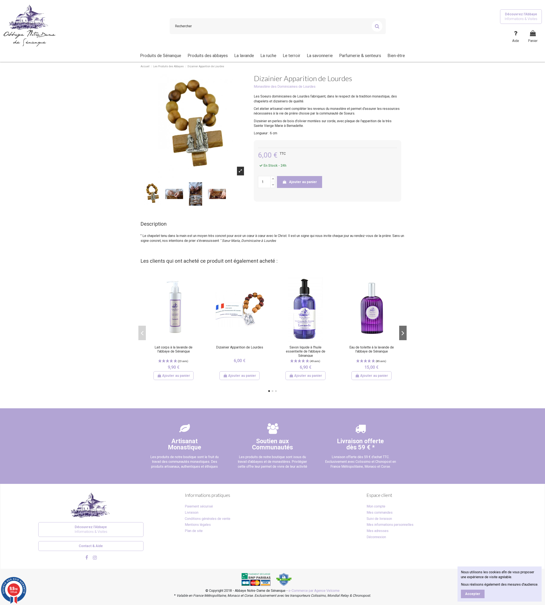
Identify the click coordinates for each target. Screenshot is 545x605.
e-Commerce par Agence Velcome (314, 591)
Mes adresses (378, 531)
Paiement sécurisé (199, 506)
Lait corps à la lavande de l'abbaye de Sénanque (173, 349)
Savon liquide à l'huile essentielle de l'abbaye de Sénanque (305, 351)
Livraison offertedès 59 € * (360, 444)
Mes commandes (380, 512)
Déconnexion (376, 537)
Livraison (191, 512)
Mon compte (376, 506)
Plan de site (194, 531)
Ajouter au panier (303, 182)
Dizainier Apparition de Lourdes (239, 347)
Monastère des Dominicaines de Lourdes (285, 87)
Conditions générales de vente (207, 519)
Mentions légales (198, 525)
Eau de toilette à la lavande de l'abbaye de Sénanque (371, 349)
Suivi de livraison (379, 519)
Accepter (472, 594)
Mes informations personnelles (390, 525)
